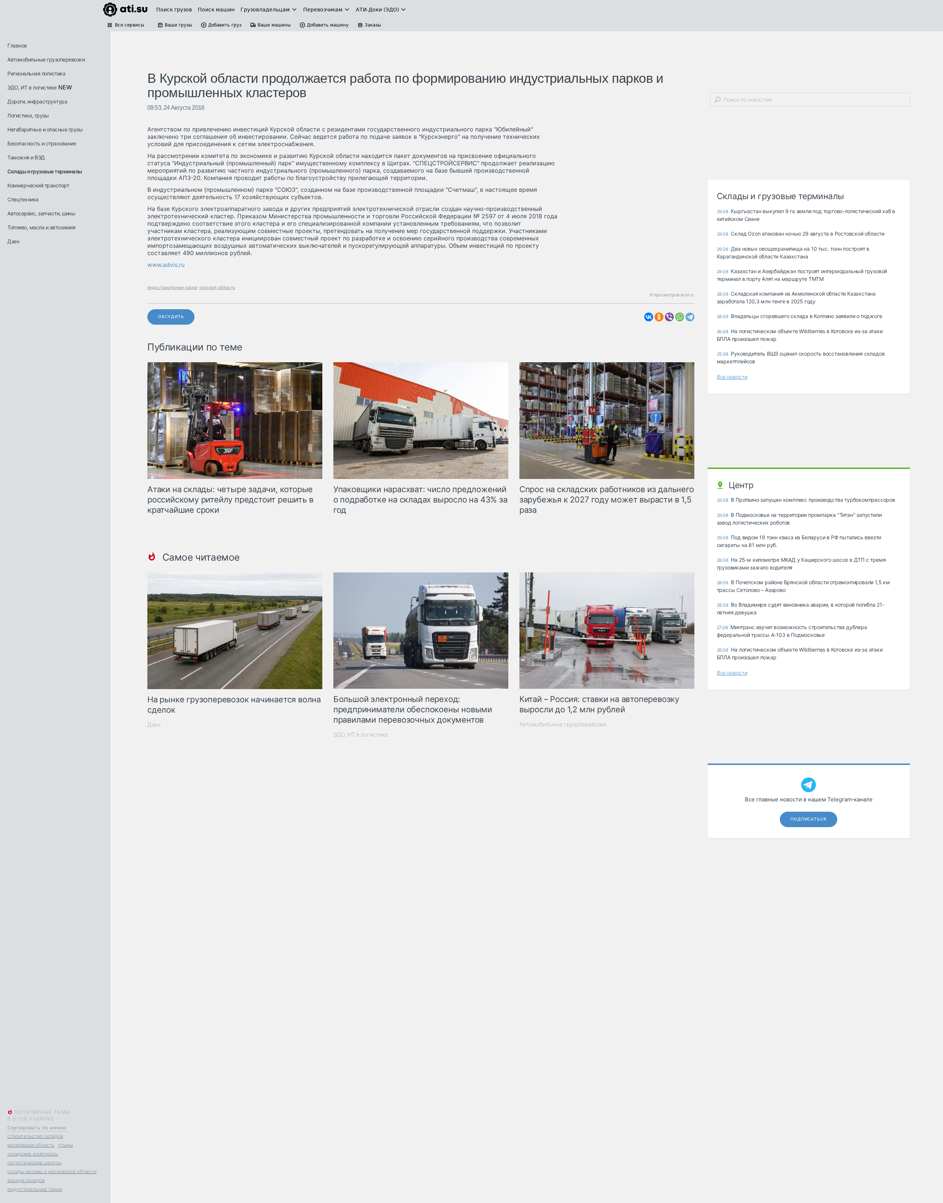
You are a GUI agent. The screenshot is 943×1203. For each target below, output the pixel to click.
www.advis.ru (166, 264)
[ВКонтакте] (648, 317)
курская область (217, 287)
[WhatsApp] (679, 317)
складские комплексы (32, 1154)
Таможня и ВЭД (26, 157)
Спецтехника (23, 199)
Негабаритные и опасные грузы (45, 129)
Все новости (732, 377)
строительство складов (35, 1136)
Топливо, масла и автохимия (41, 227)
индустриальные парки (34, 1189)
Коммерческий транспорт (38, 185)
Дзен (13, 241)
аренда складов (26, 1180)
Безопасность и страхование (41, 143)
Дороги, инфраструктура (37, 101)
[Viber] (669, 317)
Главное (17, 45)
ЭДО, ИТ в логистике (32, 87)
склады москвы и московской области (52, 1171)
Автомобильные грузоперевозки (46, 59)
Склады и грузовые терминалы (44, 171)
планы (65, 1145)
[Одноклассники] (659, 317)
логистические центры (34, 1162)
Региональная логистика (36, 73)
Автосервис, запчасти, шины (41, 213)
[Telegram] (690, 317)
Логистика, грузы (28, 115)
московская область (31, 1145)
